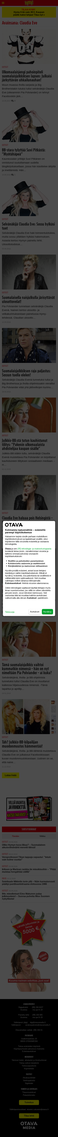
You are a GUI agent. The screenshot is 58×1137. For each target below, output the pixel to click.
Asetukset (34, 611)
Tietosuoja (9, 612)
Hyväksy (47, 611)
